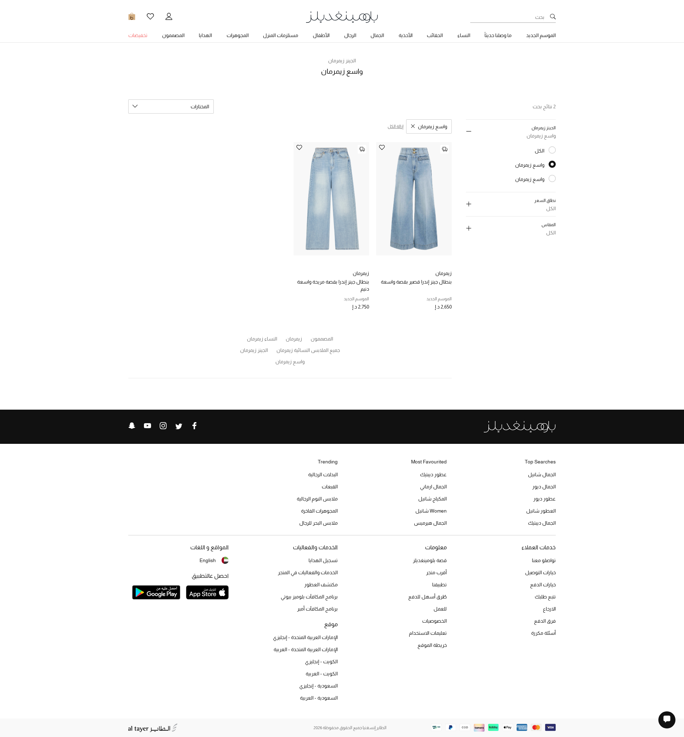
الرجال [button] (350, 35)
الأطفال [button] (321, 35)
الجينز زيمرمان (342, 60)
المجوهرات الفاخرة (319, 511)
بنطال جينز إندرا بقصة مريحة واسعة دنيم (333, 285)
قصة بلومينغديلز (430, 560)
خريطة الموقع (432, 645)
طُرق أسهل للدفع (427, 597)
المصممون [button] (173, 35)
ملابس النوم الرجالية (317, 499)
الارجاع (549, 609)
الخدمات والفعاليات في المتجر (308, 572)
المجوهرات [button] (238, 35)
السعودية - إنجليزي (318, 686)
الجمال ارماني (433, 486)
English (208, 560)
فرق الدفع (545, 621)
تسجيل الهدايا (323, 560)
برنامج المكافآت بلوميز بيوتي (309, 597)
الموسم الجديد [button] (541, 35)
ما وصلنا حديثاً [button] (498, 35)
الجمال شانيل (542, 474)
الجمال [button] (377, 35)
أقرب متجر (436, 572)
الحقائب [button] (435, 35)
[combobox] (171, 106)
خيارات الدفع (543, 584)
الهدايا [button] (205, 35)
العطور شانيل (541, 511)
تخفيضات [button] (137, 35)
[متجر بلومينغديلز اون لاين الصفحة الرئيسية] (342, 17)
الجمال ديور (544, 486)
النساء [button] (463, 35)
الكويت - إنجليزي (321, 661)
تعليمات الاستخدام (428, 633)
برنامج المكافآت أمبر (317, 609)
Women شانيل (431, 511)
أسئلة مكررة (543, 633)
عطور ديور (544, 499)
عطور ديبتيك (433, 474)
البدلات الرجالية (323, 474)
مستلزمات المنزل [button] (280, 35)
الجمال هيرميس (430, 523)
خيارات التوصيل (540, 572)
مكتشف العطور (321, 584)
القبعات (330, 486)
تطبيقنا (439, 584)
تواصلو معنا (544, 560)
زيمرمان (443, 273)
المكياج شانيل (432, 499)
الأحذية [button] (406, 35)
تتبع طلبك (545, 597)
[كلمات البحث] (553, 17)
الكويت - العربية (322, 673)
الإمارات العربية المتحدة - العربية (306, 649)
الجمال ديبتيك (542, 523)
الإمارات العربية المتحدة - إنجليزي (305, 637)
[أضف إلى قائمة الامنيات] (382, 148)
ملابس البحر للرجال (318, 523)
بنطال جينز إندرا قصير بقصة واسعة (416, 282)
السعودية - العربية (319, 698)
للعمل (440, 609)
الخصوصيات (434, 621)
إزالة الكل (395, 126)
